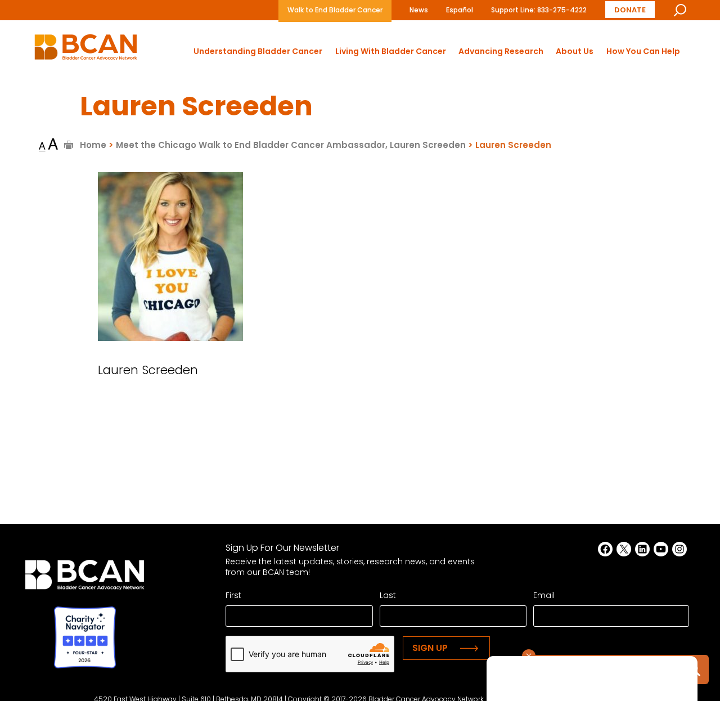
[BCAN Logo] (84, 578)
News (419, 10)
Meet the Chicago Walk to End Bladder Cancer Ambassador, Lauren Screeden (291, 145)
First (233, 595)
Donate (630, 10)
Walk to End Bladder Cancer (334, 10)
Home (93, 145)
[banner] (86, 50)
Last (388, 595)
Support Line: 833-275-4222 (539, 10)
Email (544, 595)
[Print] (69, 145)
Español (459, 10)
